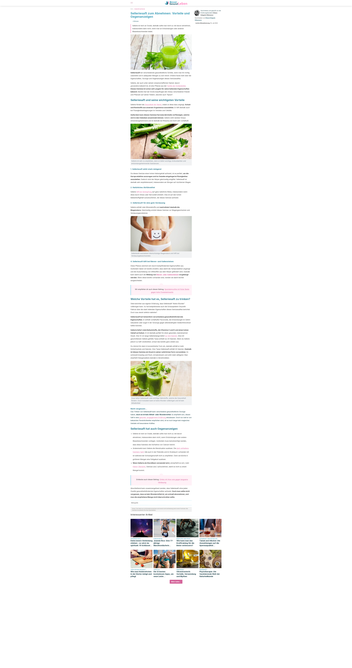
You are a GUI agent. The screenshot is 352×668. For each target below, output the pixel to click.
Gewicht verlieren (139, 9)
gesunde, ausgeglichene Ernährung (152, 417)
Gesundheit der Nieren (153, 105)
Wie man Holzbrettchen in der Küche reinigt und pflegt (141, 574)
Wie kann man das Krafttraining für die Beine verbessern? (185, 543)
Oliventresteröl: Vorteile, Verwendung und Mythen (186, 574)
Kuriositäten (158, 538)
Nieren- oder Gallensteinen (167, 275)
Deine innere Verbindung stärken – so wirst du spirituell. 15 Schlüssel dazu (142, 543)
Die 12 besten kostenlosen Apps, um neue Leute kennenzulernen (164, 574)
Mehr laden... (176, 582)
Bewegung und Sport (183, 538)
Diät (132, 9)
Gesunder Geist (136, 538)
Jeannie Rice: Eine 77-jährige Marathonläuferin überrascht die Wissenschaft (163, 543)
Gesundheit (203, 569)
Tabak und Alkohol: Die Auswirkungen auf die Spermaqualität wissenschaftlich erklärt (210, 543)
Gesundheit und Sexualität (208, 538)
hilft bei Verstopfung (144, 192)
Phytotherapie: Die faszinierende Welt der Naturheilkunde (209, 574)
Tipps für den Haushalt (138, 569)
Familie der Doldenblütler (176, 86)
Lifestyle (157, 569)
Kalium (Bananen (139, 467)
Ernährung (180, 569)
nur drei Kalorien (171, 336)
